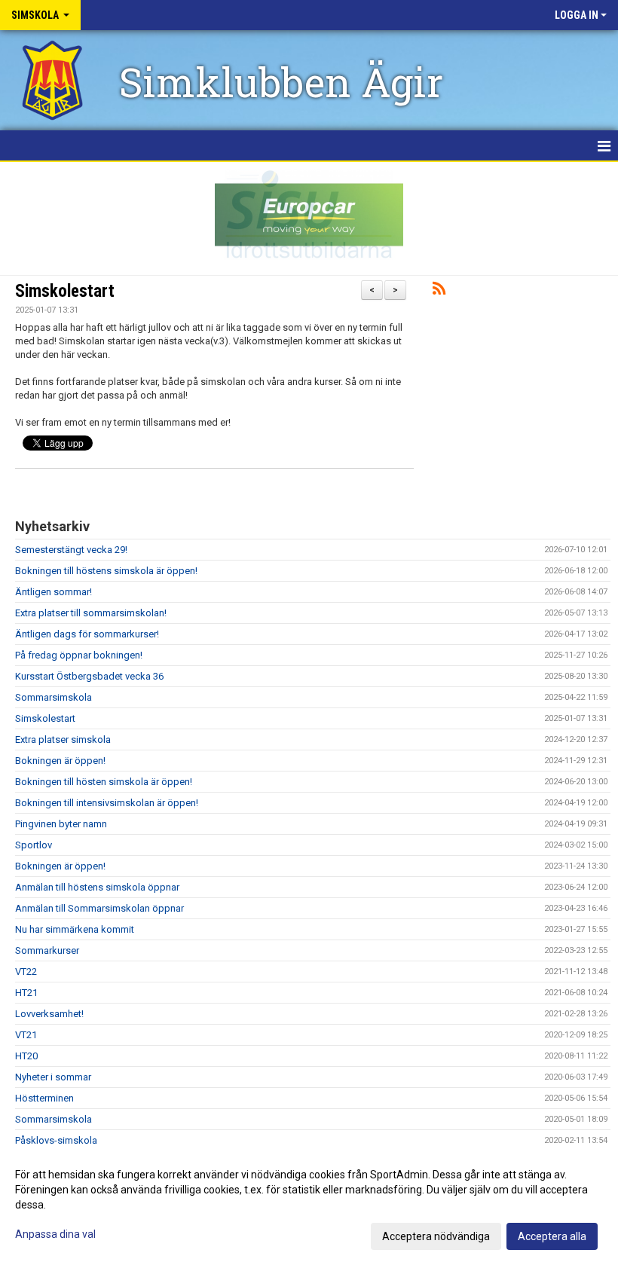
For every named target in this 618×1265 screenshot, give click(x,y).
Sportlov (33, 845)
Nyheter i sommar (53, 1077)
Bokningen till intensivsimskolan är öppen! (106, 802)
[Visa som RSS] (439, 291)
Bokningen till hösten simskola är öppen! (103, 781)
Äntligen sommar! (53, 591)
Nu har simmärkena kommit (74, 929)
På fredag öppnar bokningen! (78, 655)
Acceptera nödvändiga (436, 1236)
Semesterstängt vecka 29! (71, 549)
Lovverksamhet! (49, 1013)
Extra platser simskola (63, 739)
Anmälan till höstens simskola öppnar (97, 887)
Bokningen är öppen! (60, 760)
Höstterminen (44, 1098)
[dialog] (309, 1204)
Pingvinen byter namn (61, 824)
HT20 (26, 1056)
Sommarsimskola (53, 697)
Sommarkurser (47, 950)
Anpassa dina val (55, 1234)
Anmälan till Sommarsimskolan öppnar (99, 908)
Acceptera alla (552, 1236)
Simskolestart (65, 291)
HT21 (26, 992)
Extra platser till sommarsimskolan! (91, 613)
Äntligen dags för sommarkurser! (87, 634)
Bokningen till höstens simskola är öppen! (106, 570)
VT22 (26, 971)
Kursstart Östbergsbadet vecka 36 (89, 676)
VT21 (26, 1034)
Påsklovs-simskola (56, 1140)
